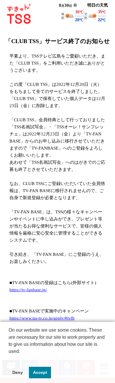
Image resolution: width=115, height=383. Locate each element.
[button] (9, 359)
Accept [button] (40, 372)
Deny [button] (17, 372)
